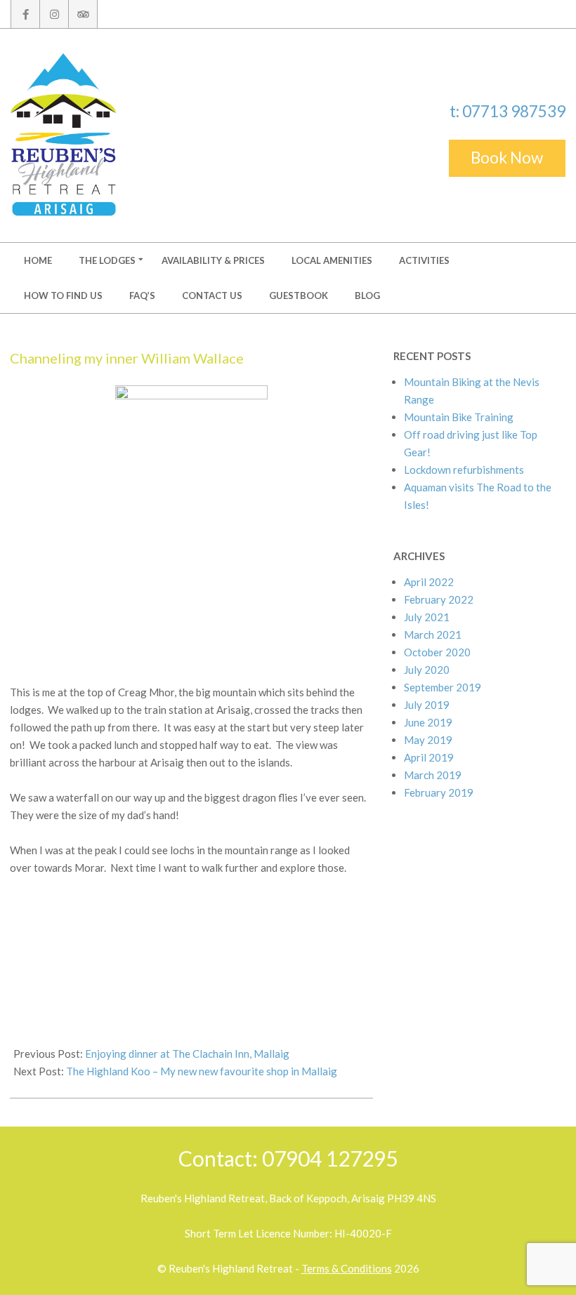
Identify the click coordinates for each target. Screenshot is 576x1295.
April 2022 (429, 582)
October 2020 (437, 652)
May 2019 (428, 739)
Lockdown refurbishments (464, 469)
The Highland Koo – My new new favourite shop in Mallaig (201, 1071)
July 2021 (427, 617)
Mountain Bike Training (458, 417)
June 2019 (428, 722)
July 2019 (427, 704)
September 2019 (442, 687)
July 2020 (427, 669)
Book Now (507, 157)
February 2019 (438, 792)
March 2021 (433, 634)
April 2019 (429, 757)
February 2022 (438, 599)
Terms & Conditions (346, 1268)
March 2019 (433, 775)
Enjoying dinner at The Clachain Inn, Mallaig (187, 1053)
